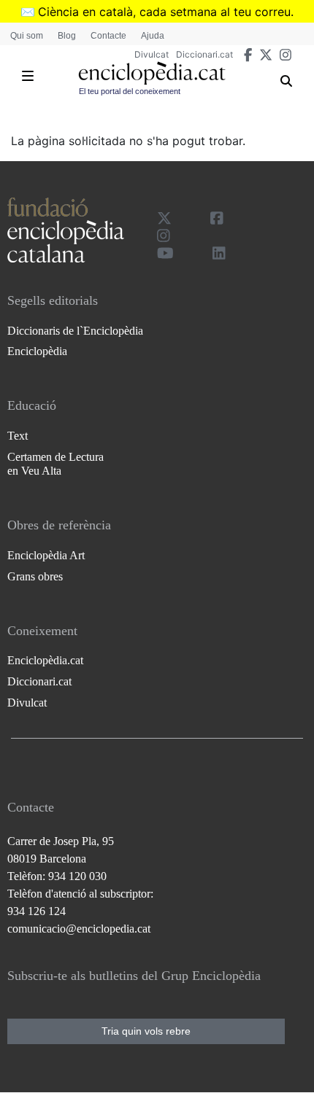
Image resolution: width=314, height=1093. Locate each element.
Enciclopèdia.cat (45, 660)
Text (17, 435)
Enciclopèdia (37, 351)
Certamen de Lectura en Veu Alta (55, 464)
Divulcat (151, 54)
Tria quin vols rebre (146, 1031)
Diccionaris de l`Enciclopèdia (75, 330)
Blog (67, 36)
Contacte (108, 36)
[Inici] (152, 73)
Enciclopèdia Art (46, 555)
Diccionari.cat (204, 54)
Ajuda (152, 36)
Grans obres (35, 576)
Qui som (26, 36)
